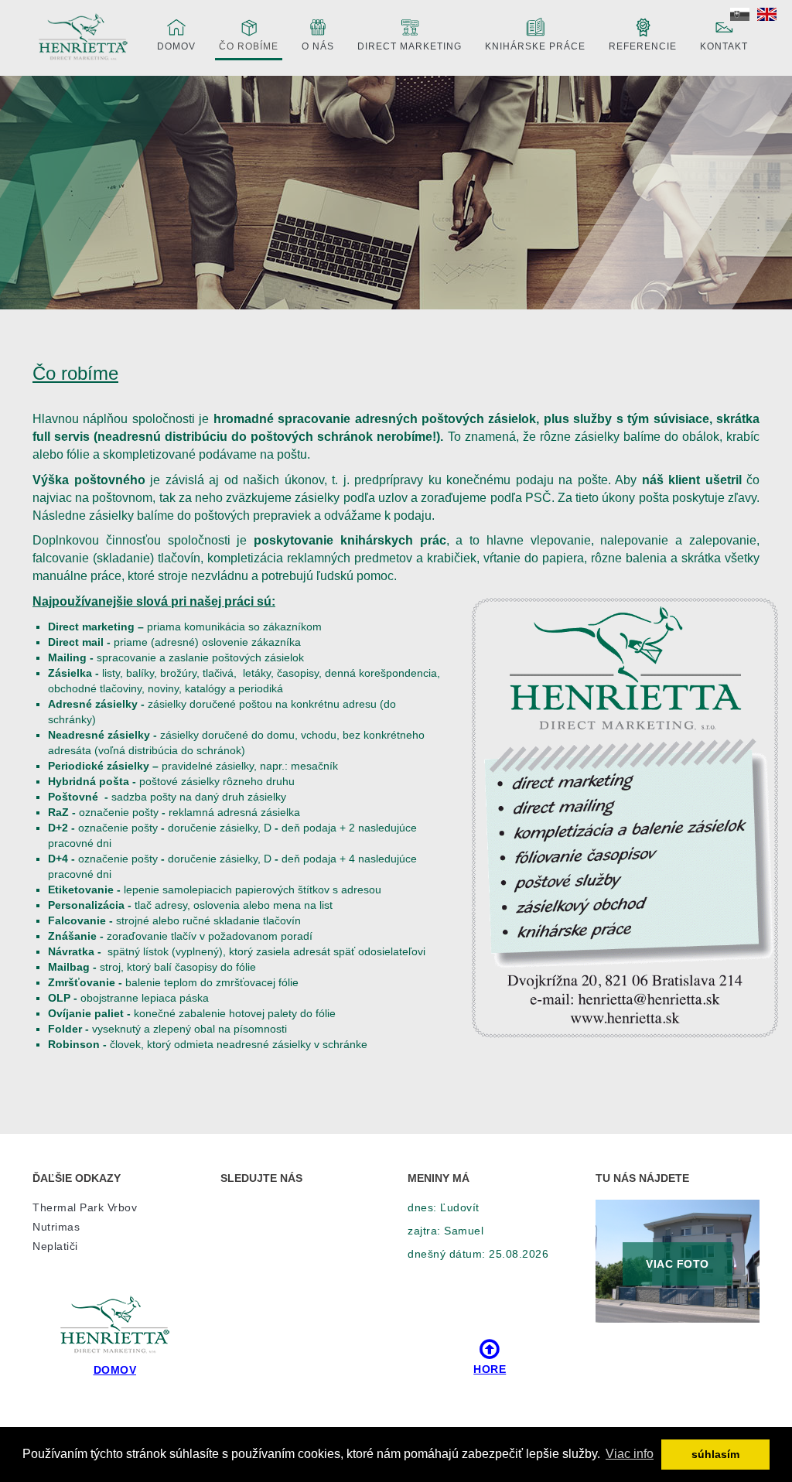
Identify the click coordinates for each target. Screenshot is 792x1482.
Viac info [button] (630, 1453)
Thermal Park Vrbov (84, 1207)
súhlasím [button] (715, 1454)
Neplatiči (55, 1246)
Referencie (643, 46)
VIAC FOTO (677, 1264)
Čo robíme (248, 46)
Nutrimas (56, 1227)
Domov (176, 46)
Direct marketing (409, 46)
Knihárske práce (535, 46)
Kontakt (724, 46)
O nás (318, 46)
